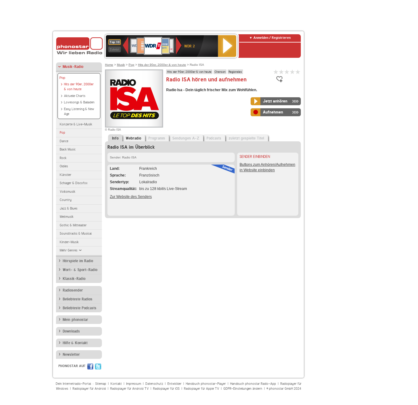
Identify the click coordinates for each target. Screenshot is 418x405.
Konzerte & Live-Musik (76, 124)
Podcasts (214, 138)
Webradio (133, 138)
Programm (156, 138)
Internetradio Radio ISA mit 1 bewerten (276, 71)
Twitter (98, 366)
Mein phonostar (75, 320)
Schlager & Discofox (74, 183)
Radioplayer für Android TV (129, 389)
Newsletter (71, 354)
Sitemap (100, 384)
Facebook (90, 366)
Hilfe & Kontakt (75, 343)
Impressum (133, 384)
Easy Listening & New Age (79, 111)
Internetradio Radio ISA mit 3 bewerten (287, 71)
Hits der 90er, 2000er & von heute (79, 86)
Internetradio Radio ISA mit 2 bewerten (281, 71)
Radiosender (73, 290)
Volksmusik (67, 192)
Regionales (235, 71)
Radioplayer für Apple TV (201, 389)
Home (109, 64)
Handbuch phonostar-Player (206, 384)
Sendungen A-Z (185, 138)
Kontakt (116, 384)
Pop (62, 78)
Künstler (65, 175)
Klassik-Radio (74, 279)
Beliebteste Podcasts (79, 308)
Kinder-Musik (69, 242)
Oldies (64, 166)
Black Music (68, 149)
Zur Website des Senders (131, 197)
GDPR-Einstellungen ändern (242, 389)
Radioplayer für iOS (166, 389)
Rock (63, 158)
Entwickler (174, 384)
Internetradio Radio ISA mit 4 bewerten (292, 71)
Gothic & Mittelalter (73, 225)
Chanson (220, 71)
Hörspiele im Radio (78, 261)
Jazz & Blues (68, 208)
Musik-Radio (73, 67)
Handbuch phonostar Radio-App (253, 384)
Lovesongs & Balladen (79, 102)
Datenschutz (154, 384)
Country (66, 200)
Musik (121, 64)
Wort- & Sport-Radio (80, 270)
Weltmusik (66, 217)
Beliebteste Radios (77, 299)
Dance (64, 141)
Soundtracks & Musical (75, 234)
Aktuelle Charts (74, 96)
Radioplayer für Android (89, 389)
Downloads (71, 331)
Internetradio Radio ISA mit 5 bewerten (298, 71)
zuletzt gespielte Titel (246, 138)
